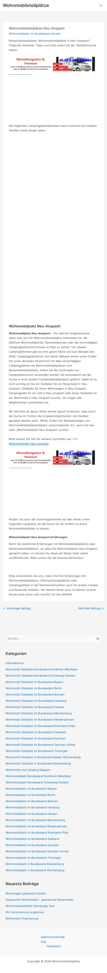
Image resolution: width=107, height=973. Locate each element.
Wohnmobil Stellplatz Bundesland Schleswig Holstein (41, 675)
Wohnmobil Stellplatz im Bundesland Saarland (36, 732)
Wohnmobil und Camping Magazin (28, 770)
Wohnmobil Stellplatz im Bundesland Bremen (35, 694)
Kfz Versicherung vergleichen (25, 912)
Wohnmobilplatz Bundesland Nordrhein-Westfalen (38, 776)
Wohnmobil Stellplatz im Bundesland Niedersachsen (40, 719)
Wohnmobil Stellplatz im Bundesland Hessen (35, 707)
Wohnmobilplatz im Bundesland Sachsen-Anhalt (37, 851)
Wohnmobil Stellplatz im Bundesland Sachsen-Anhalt (40, 744)
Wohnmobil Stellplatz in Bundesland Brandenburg (38, 763)
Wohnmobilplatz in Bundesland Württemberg (35, 870)
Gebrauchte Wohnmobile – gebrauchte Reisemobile (39, 899)
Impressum (53, 946)
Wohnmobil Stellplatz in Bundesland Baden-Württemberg (43, 757)
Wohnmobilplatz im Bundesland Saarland (32, 839)
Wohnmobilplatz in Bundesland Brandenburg (35, 864)
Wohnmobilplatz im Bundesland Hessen (35, 33)
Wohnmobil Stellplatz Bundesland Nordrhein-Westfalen (42, 669)
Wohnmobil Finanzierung (22, 918)
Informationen (15, 663)
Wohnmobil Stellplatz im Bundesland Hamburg (36, 700)
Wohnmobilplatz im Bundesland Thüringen (33, 857)
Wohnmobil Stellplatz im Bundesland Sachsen (36, 738)
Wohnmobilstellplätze (26, 5)
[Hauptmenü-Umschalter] (100, 5)
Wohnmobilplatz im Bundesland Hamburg (33, 807)
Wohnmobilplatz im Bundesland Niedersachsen (36, 826)
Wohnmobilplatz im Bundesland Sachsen (32, 845)
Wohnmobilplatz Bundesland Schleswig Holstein (37, 782)
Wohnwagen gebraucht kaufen (26, 893)
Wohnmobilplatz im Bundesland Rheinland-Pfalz (37, 832)
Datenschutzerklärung (53, 939)
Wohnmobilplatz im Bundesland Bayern (31, 788)
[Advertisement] (53, 99)
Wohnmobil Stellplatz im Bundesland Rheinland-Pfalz (40, 726)
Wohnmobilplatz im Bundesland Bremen (32, 801)
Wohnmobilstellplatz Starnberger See (30, 906)
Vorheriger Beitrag (17, 608)
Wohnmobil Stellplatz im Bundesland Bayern (35, 682)
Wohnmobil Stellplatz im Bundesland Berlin (34, 688)
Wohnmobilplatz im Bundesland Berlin (30, 795)
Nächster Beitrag (91, 608)
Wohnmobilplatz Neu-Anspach (29, 443)
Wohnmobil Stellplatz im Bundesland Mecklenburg (39, 713)
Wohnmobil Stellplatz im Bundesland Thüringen (37, 751)
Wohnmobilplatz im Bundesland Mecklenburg (35, 820)
